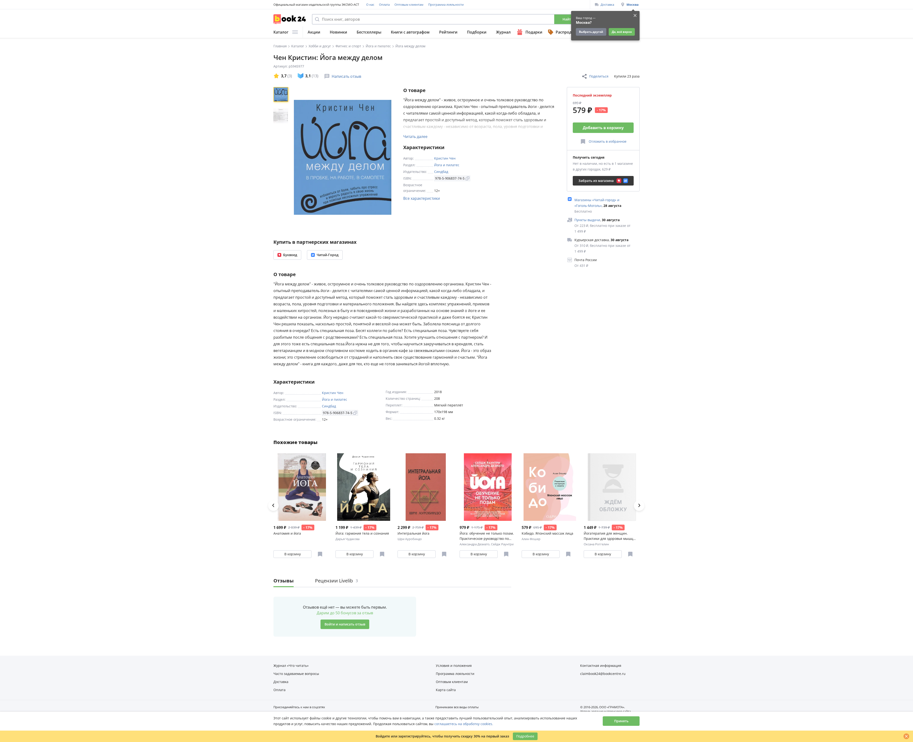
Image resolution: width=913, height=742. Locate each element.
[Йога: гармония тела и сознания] (363, 487)
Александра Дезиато (475, 544)
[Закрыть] (906, 736)
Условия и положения (454, 665)
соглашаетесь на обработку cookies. (463, 724)
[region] (281, 157)
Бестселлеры (369, 32)
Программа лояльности (446, 4)
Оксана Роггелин (596, 544)
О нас (370, 4)
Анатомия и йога (287, 533)
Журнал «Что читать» (291, 665)
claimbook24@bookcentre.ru (603, 673)
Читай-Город (328, 255)
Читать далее (415, 136)
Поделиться (598, 76)
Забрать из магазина (596, 180)
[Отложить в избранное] (320, 554)
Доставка (607, 4)
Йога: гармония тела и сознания (362, 533)
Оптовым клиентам (408, 4)
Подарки (533, 32)
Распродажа (567, 32)
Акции (314, 32)
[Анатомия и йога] (301, 487)
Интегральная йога (413, 533)
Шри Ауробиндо (410, 539)
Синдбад (441, 171)
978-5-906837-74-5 (450, 178)
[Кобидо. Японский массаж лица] (550, 487)
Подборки (476, 32)
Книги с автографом (410, 32)
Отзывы (283, 580)
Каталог (280, 32)
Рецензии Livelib (336, 580)
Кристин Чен (445, 158)
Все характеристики (421, 198)
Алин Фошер (531, 539)
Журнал (503, 32)
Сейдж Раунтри (502, 544)
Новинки (338, 32)
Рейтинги (448, 32)
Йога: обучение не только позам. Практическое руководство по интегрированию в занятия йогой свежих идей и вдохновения (488, 536)
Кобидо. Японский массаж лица (547, 533)
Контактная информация (600, 665)
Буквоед (290, 255)
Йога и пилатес (446, 165)
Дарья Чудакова (347, 539)
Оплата (384, 4)
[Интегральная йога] (426, 487)
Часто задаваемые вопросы (296, 673)
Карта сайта (446, 690)
